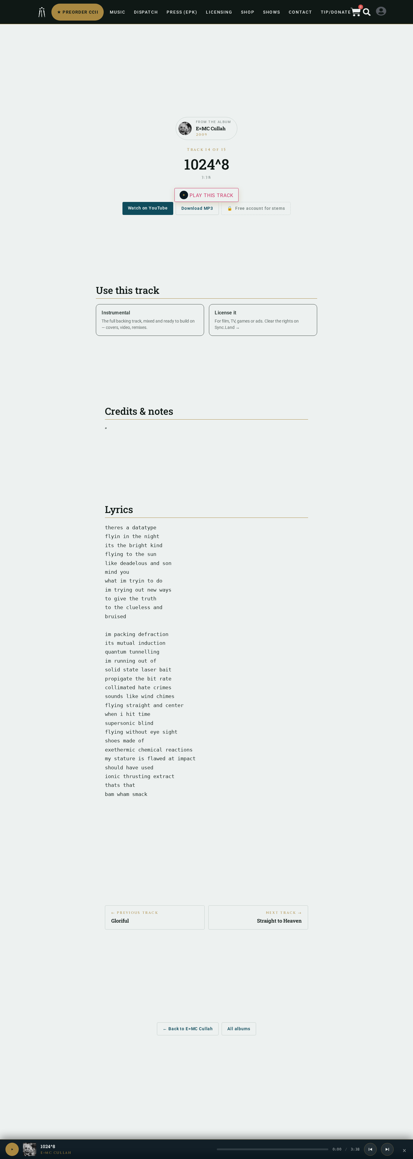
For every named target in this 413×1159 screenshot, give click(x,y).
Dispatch (146, 12)
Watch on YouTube (148, 208)
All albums (238, 1028)
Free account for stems (260, 208)
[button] (367, 12)
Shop (248, 12)
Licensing (219, 12)
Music (117, 12)
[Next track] (387, 1149)
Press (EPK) (182, 12)
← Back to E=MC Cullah (188, 1028)
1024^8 (48, 1146)
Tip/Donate (336, 12)
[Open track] (29, 1149)
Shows (272, 12)
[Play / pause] (12, 1149)
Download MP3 (197, 208)
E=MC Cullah (56, 1153)
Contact (300, 12)
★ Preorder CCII (77, 12)
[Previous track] (370, 1149)
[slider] (272, 1149)
